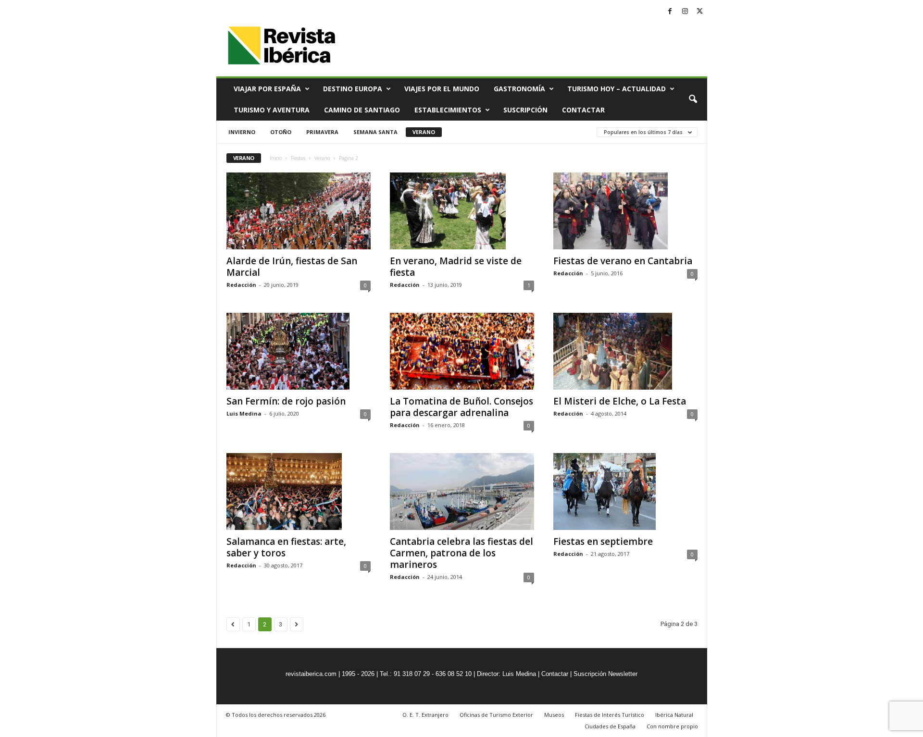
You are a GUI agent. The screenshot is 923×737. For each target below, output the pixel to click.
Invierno (241, 131)
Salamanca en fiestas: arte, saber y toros (286, 547)
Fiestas (298, 158)
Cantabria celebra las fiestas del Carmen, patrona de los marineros (461, 553)
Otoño (280, 131)
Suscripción (525, 109)
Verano (423, 131)
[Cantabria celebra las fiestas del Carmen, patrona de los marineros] (462, 491)
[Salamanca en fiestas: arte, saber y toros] (298, 491)
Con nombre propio (672, 726)
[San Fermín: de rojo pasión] (298, 351)
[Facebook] (670, 12)
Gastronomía (519, 88)
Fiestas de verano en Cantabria (622, 261)
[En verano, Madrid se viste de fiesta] (462, 210)
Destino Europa (352, 88)
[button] (692, 99)
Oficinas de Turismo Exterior (496, 714)
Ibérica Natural (674, 714)
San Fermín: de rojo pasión (286, 401)
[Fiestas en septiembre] (625, 491)
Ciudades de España (610, 726)
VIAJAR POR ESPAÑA (267, 88)
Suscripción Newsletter (605, 673)
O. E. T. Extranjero (425, 714)
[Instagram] (685, 12)
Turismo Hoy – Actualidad (616, 88)
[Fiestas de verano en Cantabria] (625, 210)
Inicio (276, 158)
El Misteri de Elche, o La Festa (619, 401)
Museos (554, 714)
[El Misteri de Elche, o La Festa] (625, 351)
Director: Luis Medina (506, 673)
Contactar (583, 109)
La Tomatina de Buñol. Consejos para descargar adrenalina (461, 407)
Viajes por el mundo (441, 88)
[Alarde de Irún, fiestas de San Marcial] (298, 210)
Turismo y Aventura (272, 109)
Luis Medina (244, 413)
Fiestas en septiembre (603, 541)
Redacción (241, 284)
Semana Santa (375, 131)
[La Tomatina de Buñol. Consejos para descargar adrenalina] (462, 351)
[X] (700, 12)
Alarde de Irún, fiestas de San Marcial (291, 267)
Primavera (322, 131)
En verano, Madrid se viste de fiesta (456, 267)
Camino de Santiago (362, 109)
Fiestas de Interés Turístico (609, 714)
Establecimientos (447, 109)
